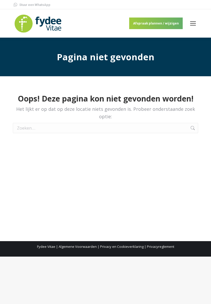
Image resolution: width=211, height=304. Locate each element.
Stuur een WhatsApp (34, 5)
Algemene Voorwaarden (78, 246)
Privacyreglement (160, 246)
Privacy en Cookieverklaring (122, 246)
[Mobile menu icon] (193, 23)
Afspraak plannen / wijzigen (156, 23)
